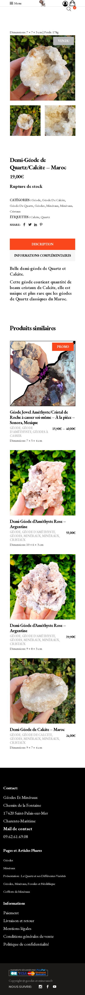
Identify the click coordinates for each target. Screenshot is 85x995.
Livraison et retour (18, 920)
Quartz (45, 217)
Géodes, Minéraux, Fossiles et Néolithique (29, 884)
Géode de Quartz (21, 206)
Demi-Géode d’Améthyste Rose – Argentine (38, 524)
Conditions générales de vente (28, 936)
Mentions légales (17, 928)
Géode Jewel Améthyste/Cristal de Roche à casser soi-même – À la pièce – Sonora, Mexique (42, 417)
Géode (36, 200)
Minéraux (52, 206)
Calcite (35, 217)
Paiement (11, 913)
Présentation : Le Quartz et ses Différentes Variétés (34, 876)
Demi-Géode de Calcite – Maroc (37, 729)
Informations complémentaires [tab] (42, 255)
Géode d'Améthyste (21, 430)
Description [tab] (43, 244)
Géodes (40, 206)
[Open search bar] (69, 9)
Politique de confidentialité (26, 944)
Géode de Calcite (53, 200)
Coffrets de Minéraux (16, 891)
